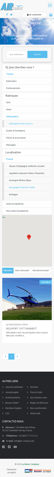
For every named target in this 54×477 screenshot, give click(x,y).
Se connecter (35, 14)
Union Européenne (15, 204)
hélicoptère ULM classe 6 (21, 123)
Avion (8, 109)
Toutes (9, 74)
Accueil (27, 28)
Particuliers (11, 81)
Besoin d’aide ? (12, 403)
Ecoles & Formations (15, 131)
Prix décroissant (41, 271)
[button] (29, 237)
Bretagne (13, 194)
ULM (8, 102)
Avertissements (12, 397)
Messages (11, 145)
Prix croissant (22, 271)
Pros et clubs (36, 392)
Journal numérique (14, 387)
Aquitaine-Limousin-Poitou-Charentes (26, 173)
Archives (34, 387)
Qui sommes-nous (38, 397)
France (9, 159)
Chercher (37, 54)
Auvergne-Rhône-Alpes (20, 180)
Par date (8, 271)
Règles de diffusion (39, 403)
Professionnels (13, 88)
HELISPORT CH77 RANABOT (21, 328)
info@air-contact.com (24, 441)
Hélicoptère (12, 116)
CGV (7, 413)
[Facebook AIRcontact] (7, 14)
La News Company (30, 464)
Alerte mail (35, 413)
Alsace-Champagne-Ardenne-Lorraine (27, 166)
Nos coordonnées (38, 408)
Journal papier (12, 392)
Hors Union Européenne (17, 211)
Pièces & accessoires (16, 138)
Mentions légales (13, 408)
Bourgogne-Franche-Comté (22, 187)
